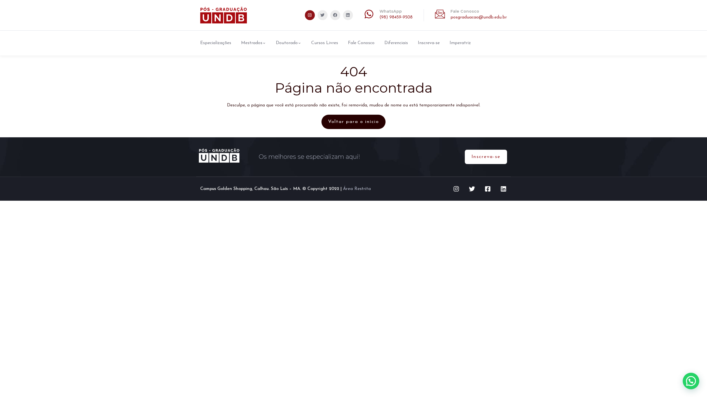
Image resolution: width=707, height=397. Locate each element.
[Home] (223, 15)
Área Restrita (357, 189)
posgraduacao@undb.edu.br (478, 17)
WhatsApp (390, 11)
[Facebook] (335, 15)
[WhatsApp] (369, 14)
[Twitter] (323, 15)
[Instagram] (310, 15)
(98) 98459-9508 (396, 17)
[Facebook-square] (488, 189)
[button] (691, 381)
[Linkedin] (348, 15)
